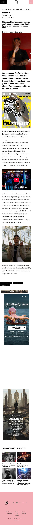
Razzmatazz (5, 285)
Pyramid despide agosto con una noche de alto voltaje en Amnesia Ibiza (24, 482)
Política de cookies (17, 513)
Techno (28, 9)
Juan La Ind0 (8, 15)
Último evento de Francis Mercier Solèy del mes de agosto (9, 482)
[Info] (13, 503)
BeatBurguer (6, 9)
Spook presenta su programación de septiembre (23, 465)
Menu (3, 2)
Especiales (15, 9)
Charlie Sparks (7, 283)
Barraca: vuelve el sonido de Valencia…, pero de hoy (8, 465)
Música (22, 9)
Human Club (18, 283)
